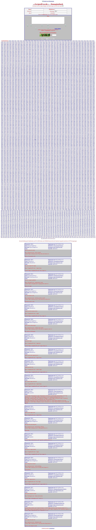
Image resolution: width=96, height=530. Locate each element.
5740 (52, 42)
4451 (44, 87)
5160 (57, 62)
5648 (24, 45)
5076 (8, 66)
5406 (35, 54)
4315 (44, 92)
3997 (77, 103)
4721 (49, 78)
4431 (5, 89)
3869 (55, 108)
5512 (24, 50)
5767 (71, 40)
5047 (88, 66)
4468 (91, 86)
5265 (49, 58)
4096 (85, 99)
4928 (41, 70)
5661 (82, 44)
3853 (5, 109)
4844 (85, 73)
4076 (46, 101)
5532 (63, 49)
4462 (13, 87)
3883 (16, 108)
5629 (77, 45)
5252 (85, 58)
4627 (27, 81)
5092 (57, 64)
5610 (35, 46)
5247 (5, 60)
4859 (44, 73)
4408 (69, 89)
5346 (13, 56)
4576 (74, 83)
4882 (74, 72)
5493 (77, 50)
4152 (24, 98)
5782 (29, 40)
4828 (35, 74)
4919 (66, 70)
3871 (49, 108)
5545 (27, 49)
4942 (2, 70)
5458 (80, 51)
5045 (94, 66)
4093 (94, 99)
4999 (33, 68)
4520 (41, 85)
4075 (49, 101)
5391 (77, 54)
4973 (10, 69)
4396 (8, 90)
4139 (60, 98)
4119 (21, 99)
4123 (10, 99)
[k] (51, 30)
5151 (82, 62)
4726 (35, 78)
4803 (10, 75)
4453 (38, 87)
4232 (85, 95)
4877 (88, 72)
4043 (44, 102)
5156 (69, 62)
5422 (85, 52)
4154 (19, 98)
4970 (19, 69)
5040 (13, 67)
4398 (2, 90)
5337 (38, 56)
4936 (19, 70)
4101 (71, 99)
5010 (2, 68)
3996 (80, 103)
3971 (55, 104)
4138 (63, 98)
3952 (13, 105)
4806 (2, 75)
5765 (76, 40)
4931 (33, 70)
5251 (88, 58)
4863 (33, 73)
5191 (66, 61)
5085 (77, 64)
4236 (74, 95)
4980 (85, 68)
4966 (30, 69)
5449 (10, 52)
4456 (30, 87)
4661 (27, 80)
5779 (38, 40)
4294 (8, 93)
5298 (52, 57)
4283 (38, 93)
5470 (46, 51)
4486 (41, 86)
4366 (91, 90)
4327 (10, 92)
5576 (35, 48)
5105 (21, 64)
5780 (35, 40)
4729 (27, 78)
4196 (91, 96)
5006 (13, 68)
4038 (57, 102)
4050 (24, 102)
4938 (13, 70)
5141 (16, 63)
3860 (80, 108)
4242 (57, 95)
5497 (66, 50)
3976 (41, 104)
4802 (13, 75)
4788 (52, 75)
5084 (80, 64)
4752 (57, 77)
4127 (94, 98)
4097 (82, 99)
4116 (30, 99)
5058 (57, 66)
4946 (85, 69)
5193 (60, 61)
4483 (49, 86)
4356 (24, 91)
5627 (82, 45)
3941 (44, 105)
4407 (71, 89)
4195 (94, 96)
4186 (24, 97)
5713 (33, 43)
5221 (77, 60)
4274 (63, 93)
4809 (88, 74)
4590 (35, 83)
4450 (46, 87)
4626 (30, 81)
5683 (21, 44)
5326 (69, 56)
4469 (88, 86)
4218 (30, 96)
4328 (8, 92)
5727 (88, 42)
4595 (21, 83)
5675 (44, 44)
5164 (46, 62)
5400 (52, 54)
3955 (5, 105)
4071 (60, 101)
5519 (5, 50)
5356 (80, 55)
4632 (13, 81)
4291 (16, 93)
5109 (10, 64)
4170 (69, 97)
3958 (91, 104)
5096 (46, 64)
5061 (49, 66)
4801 (16, 75)
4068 (69, 101)
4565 (10, 84)
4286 (30, 93)
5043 (5, 67)
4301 (82, 92)
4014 (30, 103)
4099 (77, 99)
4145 (44, 98)
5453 (94, 51)
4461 (16, 87)
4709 (82, 78)
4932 (30, 70)
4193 (5, 97)
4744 (80, 77)
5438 (41, 52)
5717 (21, 43)
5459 (77, 51)
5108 (13, 64)
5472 (41, 51)
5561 (77, 48)
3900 (63, 107)
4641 (82, 80)
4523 (33, 85)
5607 (44, 46)
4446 (57, 87)
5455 (88, 51)
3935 (60, 105)
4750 (63, 77)
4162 (91, 97)
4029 (82, 102)
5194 (57, 61)
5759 (93, 40)
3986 (13, 104)
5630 (74, 45)
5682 (24, 44)
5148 (91, 62)
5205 (27, 61)
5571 (49, 48)
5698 (74, 43)
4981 (82, 68)
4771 (5, 77)
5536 (52, 49)
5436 (46, 52)
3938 (52, 105)
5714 (30, 43)
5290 (74, 57)
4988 (63, 68)
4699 (16, 79)
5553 (5, 49)
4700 (13, 79)
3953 (10, 105)
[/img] (45, 29)
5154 (74, 62)
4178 (46, 97)
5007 (10, 68)
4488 (35, 86)
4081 (33, 101)
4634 (8, 81)
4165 (82, 97)
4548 (57, 84)
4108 (52, 99)
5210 (13, 61)
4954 (63, 69)
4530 (13, 85)
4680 (69, 79)
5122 (69, 63)
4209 (55, 96)
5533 (60, 49)
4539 (82, 84)
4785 (60, 75)
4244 (52, 95)
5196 (52, 61)
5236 (35, 60)
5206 (24, 61)
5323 (77, 56)
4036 (63, 102)
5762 (85, 40)
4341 (66, 91)
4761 (33, 77)
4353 (33, 91)
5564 (69, 48)
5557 (88, 48)
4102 (69, 99)
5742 (46, 42)
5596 (74, 46)
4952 (69, 69)
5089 (66, 64)
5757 (5, 42)
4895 (38, 72)
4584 (52, 83)
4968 (24, 69)
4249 (38, 95)
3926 (85, 105)
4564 (13, 84)
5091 (60, 64)
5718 (19, 43)
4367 (88, 90)
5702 (63, 43)
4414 (52, 89)
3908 (41, 107)
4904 (13, 72)
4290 (19, 93)
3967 (66, 104)
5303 (38, 57)
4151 (27, 98)
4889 (55, 72)
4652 (52, 80)
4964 (35, 69)
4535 (94, 84)
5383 (5, 55)
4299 (88, 92)
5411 (21, 54)
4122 (13, 99)
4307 (66, 92)
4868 (19, 73)
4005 (55, 103)
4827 (38, 74)
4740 (91, 77)
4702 (8, 79)
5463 (66, 51)
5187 (77, 61)
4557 (33, 84)
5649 (21, 45)
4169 (71, 97)
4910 (91, 70)
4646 (69, 80)
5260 (63, 58)
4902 (19, 72)
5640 (46, 45)
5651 (16, 45)
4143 (49, 98)
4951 (71, 69)
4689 (44, 79)
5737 (60, 42)
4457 (27, 87)
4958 (52, 69)
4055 (10, 102)
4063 (82, 101)
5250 (91, 58)
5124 (63, 63)
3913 (27, 107)
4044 (41, 102)
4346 (52, 91)
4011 (38, 103)
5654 (8, 45)
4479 (60, 86)
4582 (57, 83)
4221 (21, 96)
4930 (35, 70)
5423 (82, 52)
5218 (85, 60)
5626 (85, 45)
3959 (88, 104)
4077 (44, 101)
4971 (16, 69)
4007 (49, 103)
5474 (35, 51)
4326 (13, 92)
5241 (21, 60)
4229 (94, 95)
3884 (13, 108)
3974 (46, 104)
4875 (94, 72)
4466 (2, 87)
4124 (8, 99)
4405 (77, 89)
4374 (69, 90)
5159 (60, 62)
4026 (91, 102)
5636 (57, 45)
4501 (94, 85)
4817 (66, 74)
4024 (2, 103)
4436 (85, 87)
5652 (13, 45)
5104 (24, 64)
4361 (10, 91)
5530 (69, 49)
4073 (55, 101)
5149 (88, 62)
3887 (5, 108)
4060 (91, 101)
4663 (21, 80)
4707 (88, 78)
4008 (46, 103)
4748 (69, 77)
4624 (35, 81)
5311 (16, 57)
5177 (10, 62)
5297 (55, 57)
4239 (66, 95)
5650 (19, 45)
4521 (38, 85)
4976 (2, 69)
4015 (27, 103)
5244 (13, 60)
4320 (30, 92)
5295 (60, 57)
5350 (2, 56)
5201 (38, 61)
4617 (55, 81)
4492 (24, 86)
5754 (13, 42)
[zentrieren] (48, 29)
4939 (10, 70)
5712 (35, 43)
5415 (10, 54)
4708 (85, 78)
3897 (71, 107)
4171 (66, 97)
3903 (55, 107)
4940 (8, 70)
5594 (80, 46)
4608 (80, 81)
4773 (94, 75)
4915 (77, 70)
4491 (27, 86)
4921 (60, 70)
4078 (41, 101)
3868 (57, 108)
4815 (71, 74)
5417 (5, 54)
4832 (24, 74)
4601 (5, 83)
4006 (52, 103)
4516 (52, 85)
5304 (35, 57)
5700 (69, 43)
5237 (33, 60)
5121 (71, 63)
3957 (94, 104)
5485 (5, 51)
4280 (46, 93)
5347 (10, 56)
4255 (21, 95)
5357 (77, 55)
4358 (19, 91)
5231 (49, 60)
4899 (27, 72)
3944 (35, 105)
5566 (63, 48)
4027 (88, 102)
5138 (24, 63)
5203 (33, 61)
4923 (55, 70)
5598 (69, 46)
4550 (52, 84)
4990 (57, 68)
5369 (44, 55)
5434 (52, 52)
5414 (13, 54)
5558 (85, 48)
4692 (35, 79)
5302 (41, 57)
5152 (80, 62)
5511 (27, 50)
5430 (63, 52)
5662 (80, 44)
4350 (41, 91)
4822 (52, 74)
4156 (13, 98)
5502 (52, 50)
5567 (60, 48)
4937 (16, 70)
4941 (5, 70)
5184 (85, 61)
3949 (21, 105)
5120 (74, 63)
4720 (52, 78)
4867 (21, 73)
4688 (46, 79)
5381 (10, 55)
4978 (91, 68)
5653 (10, 45)
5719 (16, 43)
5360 (69, 55)
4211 (49, 96)
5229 (55, 60)
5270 (35, 58)
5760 (90, 40)
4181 (38, 97)
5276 (19, 58)
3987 (10, 104)
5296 (57, 57)
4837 (10, 74)
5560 (80, 48)
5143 (10, 63)
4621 (44, 81)
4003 (60, 103)
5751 (21, 42)
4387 (33, 90)
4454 (35, 87)
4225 (10, 96)
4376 (63, 90)
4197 (88, 96)
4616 (57, 81)
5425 (77, 52)
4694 (30, 79)
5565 (66, 48)
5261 (60, 58)
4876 (91, 72)
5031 (38, 67)
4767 (16, 77)
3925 (88, 105)
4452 (41, 87)
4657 (38, 80)
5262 (57, 58)
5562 (74, 48)
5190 (69, 61)
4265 (88, 93)
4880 (80, 72)
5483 (10, 51)
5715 (27, 43)
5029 (44, 67)
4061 (88, 101)
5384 (2, 55)
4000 (69, 103)
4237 (71, 95)
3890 (91, 107)
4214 (41, 96)
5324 (74, 56)
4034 (69, 102)
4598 (13, 83)
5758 (2, 42)
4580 (63, 83)
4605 (88, 81)
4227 (5, 96)
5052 (74, 66)
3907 (44, 107)
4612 (69, 81)
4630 (19, 81)
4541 (77, 84)
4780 (74, 75)
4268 (80, 93)
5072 (19, 66)
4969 (21, 69)
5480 (19, 51)
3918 (13, 107)
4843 (88, 73)
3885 (10, 108)
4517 (49, 85)
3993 (88, 103)
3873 (44, 108)
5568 (57, 48)
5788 (13, 40)
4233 (82, 95)
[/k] (54, 30)
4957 (55, 69)
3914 (24, 107)
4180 (41, 97)
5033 (33, 67)
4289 (21, 93)
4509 (71, 85)
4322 (24, 92)
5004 (19, 68)
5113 (94, 63)
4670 (2, 80)
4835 (16, 74)
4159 (5, 98)
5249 (94, 58)
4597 (16, 83)
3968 (63, 104)
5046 (91, 66)
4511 (66, 85)
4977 (94, 68)
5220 (80, 60)
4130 (85, 98)
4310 (57, 92)
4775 (88, 75)
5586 (8, 48)
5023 (60, 67)
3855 (94, 108)
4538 (85, 84)
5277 (16, 58)
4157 (10, 98)
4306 (69, 92)
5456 (85, 51)
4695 (27, 79)
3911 (33, 107)
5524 (85, 49)
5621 (5, 46)
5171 (27, 62)
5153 (77, 62)
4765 (21, 77)
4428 (13, 89)
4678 (74, 79)
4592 (30, 83)
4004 (57, 103)
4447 (55, 87)
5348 (8, 56)
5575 (38, 48)
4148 (35, 98)
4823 (49, 74)
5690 (2, 44)
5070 (24, 66)
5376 (24, 55)
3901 (60, 107)
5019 (71, 67)
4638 (91, 80)
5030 (41, 67)
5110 (8, 64)
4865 (27, 73)
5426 (74, 52)
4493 (21, 86)
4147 (38, 98)
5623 (94, 45)
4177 (49, 97)
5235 (38, 60)
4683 (60, 79)
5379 (16, 55)
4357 (21, 91)
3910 (35, 107)
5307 (27, 57)
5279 (10, 58)
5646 (30, 45)
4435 (88, 87)
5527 (77, 49)
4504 (85, 85)
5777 (43, 40)
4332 (91, 91)
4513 (60, 85)
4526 (24, 85)
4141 (55, 98)
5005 (16, 68)
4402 (85, 89)
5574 (41, 48)
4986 (69, 68)
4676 (80, 79)
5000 (30, 68)
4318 (35, 92)
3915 (21, 107)
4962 (41, 69)
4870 (13, 73)
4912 (85, 70)
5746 (35, 42)
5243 (16, 60)
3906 (46, 107)
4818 (63, 74)
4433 (94, 87)
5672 (52, 44)
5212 (8, 61)
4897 (33, 72)
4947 (82, 69)
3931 (71, 105)
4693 (33, 79)
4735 (10, 78)
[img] (39, 29)
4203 (71, 96)
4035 (66, 102)
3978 (35, 104)
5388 (85, 54)
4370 (80, 90)
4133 (77, 98)
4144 (46, 98)
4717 (60, 78)
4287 (27, 93)
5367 (49, 55)
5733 (71, 42)
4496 (13, 86)
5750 (24, 42)
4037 (60, 102)
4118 (24, 99)
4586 (46, 83)
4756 (46, 77)
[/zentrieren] (56, 29)
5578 (30, 48)
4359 (16, 91)
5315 (5, 57)
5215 (94, 60)
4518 (46, 85)
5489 (88, 50)
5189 (71, 61)
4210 (52, 96)
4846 (80, 73)
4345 (55, 91)
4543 (71, 84)
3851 (10, 109)
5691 (94, 43)
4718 (57, 78)
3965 (71, 104)
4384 (41, 90)
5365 (55, 55)
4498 (8, 86)
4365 (94, 90)
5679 (33, 44)
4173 (60, 97)
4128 (91, 98)
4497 (10, 86)
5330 (57, 56)
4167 (77, 97)
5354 (85, 55)
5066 (35, 66)
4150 (30, 98)
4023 (5, 103)
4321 (27, 92)
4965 (33, 69)
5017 (77, 67)
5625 (88, 45)
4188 (19, 97)
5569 (55, 48)
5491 (82, 50)
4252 (30, 95)
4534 (2, 85)
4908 (2, 72)
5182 (91, 61)
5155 (71, 62)
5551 (10, 49)
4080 (35, 101)
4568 (2, 84)
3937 (55, 105)
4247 (44, 95)
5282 (2, 58)
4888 (57, 72)
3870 (52, 108)
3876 (35, 108)
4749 (66, 77)
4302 (80, 92)
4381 (49, 90)
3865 (66, 108)
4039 (55, 102)
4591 (33, 83)
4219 (27, 96)
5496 (69, 50)
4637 (94, 80)
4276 (57, 93)
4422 (30, 89)
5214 (2, 61)
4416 (46, 89)
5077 (5, 66)
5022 (63, 67)
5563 (71, 48)
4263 (94, 93)
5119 (77, 63)
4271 (71, 93)
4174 (57, 97)
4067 (71, 101)
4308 (63, 92)
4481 (55, 86)
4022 (8, 103)
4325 (16, 92)
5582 (19, 48)
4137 (66, 98)
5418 (2, 54)
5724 (2, 43)
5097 (44, 64)
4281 (44, 93)
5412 (19, 54)
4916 (74, 70)
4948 (80, 69)
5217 (88, 60)
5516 (13, 50)
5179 (5, 62)
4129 (88, 98)
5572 (46, 48)
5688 (8, 44)
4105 (60, 99)
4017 (21, 103)
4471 (82, 86)
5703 (60, 43)
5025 (55, 67)
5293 (66, 57)
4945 (88, 69)
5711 (38, 43)
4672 (91, 79)
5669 (60, 44)
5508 (35, 50)
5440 (35, 52)
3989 (5, 104)
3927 (82, 105)
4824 (46, 74)
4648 (63, 80)
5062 (46, 66)
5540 (41, 49)
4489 (33, 86)
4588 (41, 83)
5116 (85, 63)
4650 (57, 80)
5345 (16, 56)
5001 (27, 68)
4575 (77, 83)
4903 (16, 72)
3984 (19, 104)
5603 (55, 46)
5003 (21, 68)
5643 (38, 45)
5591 (88, 46)
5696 (80, 43)
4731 (21, 78)
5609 (38, 46)
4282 (41, 93)
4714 (69, 78)
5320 (85, 56)
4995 (44, 68)
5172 (24, 62)
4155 (16, 98)
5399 (55, 54)
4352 (35, 91)
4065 (77, 101)
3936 (57, 105)
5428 (69, 52)
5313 (10, 57)
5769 (65, 40)
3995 (82, 103)
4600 (8, 83)
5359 (71, 55)
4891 (49, 72)
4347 (49, 91)
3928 (80, 105)
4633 (10, 81)
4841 (94, 73)
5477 (27, 51)
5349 (5, 56)
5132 (41, 63)
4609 (77, 81)
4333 (88, 91)
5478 (24, 51)
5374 (30, 55)
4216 (35, 96)
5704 (57, 43)
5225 (66, 60)
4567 (5, 84)
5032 (35, 67)
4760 (35, 77)
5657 (94, 44)
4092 (2, 101)
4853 (60, 73)
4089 (10, 101)
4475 (71, 86)
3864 (69, 108)
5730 (80, 42)
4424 (24, 89)
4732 (19, 78)
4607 (82, 81)
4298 (91, 92)
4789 (49, 75)
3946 (30, 105)
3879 (27, 108)
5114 (91, 63)
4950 (74, 69)
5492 (80, 50)
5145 (5, 63)
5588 (2, 48)
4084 (24, 101)
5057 (60, 66)
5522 (91, 49)
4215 (38, 96)
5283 (94, 57)
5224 (69, 60)
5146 (2, 63)
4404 (80, 89)
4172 (63, 97)
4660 (30, 80)
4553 (44, 84)
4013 (33, 103)
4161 (94, 97)
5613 (27, 46)
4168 (74, 97)
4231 (88, 95)
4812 (80, 74)
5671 (55, 44)
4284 (35, 93)
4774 (91, 75)
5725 (94, 42)
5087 (71, 64)
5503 (49, 50)
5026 (52, 67)
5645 (33, 45)
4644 (74, 80)
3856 (91, 108)
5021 (66, 67)
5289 (77, 57)
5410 (24, 54)
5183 (88, 61)
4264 (91, 93)
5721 (10, 43)
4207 (60, 96)
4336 (80, 91)
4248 (41, 95)
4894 (41, 72)
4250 (35, 95)
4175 (55, 97)
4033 (71, 102)
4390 (24, 90)
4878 (85, 72)
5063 (44, 66)
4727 (33, 78)
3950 (19, 105)
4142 (52, 98)
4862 (35, 73)
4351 (38, 91)
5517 (10, 50)
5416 (8, 54)
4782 (69, 75)
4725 (38, 78)
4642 (80, 80)
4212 (46, 96)
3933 (66, 105)
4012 (35, 103)
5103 (27, 64)
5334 (46, 56)
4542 (74, 84)
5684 (19, 44)
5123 (66, 63)
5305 (33, 57)
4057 (5, 102)
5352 (91, 55)
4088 (13, 101)
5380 (13, 55)
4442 (69, 87)
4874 (2, 73)
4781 (71, 75)
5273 (27, 58)
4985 (71, 68)
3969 (60, 104)
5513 (21, 50)
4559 (27, 84)
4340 (69, 91)
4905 (10, 72)
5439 (38, 52)
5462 (69, 51)
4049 (27, 102)
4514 (57, 85)
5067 (33, 66)
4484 (46, 86)
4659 (33, 80)
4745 (77, 77)
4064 (80, 101)
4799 (21, 75)
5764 (79, 40)
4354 (30, 91)
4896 (35, 72)
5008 (8, 68)
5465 (60, 51)
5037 (21, 67)
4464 (8, 87)
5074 (13, 66)
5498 (63, 50)
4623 (38, 81)
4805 (5, 75)
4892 (46, 72)
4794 (35, 75)
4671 (94, 79)
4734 (13, 78)
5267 (44, 58)
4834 (19, 74)
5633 (66, 45)
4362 (8, 91)
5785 (21, 40)
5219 (82, 60)
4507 (77, 85)
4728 (30, 78)
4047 (33, 102)
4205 (66, 96)
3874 (41, 108)
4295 (5, 93)
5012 (91, 67)
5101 (33, 64)
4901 (21, 72)
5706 (52, 43)
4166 (80, 97)
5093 (55, 64)
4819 (60, 74)
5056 (63, 66)
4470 (85, 86)
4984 (74, 68)
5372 (35, 55)
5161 (55, 62)
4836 (13, 74)
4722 (46, 78)
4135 (71, 98)
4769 (10, 77)
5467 (55, 51)
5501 (55, 50)
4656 (41, 80)
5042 (8, 67)
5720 (13, 43)
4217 (33, 96)
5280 (8, 58)
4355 (27, 91)
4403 (82, 89)
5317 (94, 56)
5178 (8, 62)
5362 (63, 55)
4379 (55, 90)
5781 (32, 40)
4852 (63, 73)
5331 (55, 56)
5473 (38, 51)
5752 (19, 42)
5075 (10, 66)
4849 (71, 73)
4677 (77, 79)
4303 (77, 92)
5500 (57, 50)
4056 (8, 102)
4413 (55, 89)
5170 (30, 62)
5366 (52, 55)
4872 (8, 73)
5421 (88, 52)
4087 (16, 101)
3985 (16, 104)
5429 (66, 52)
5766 (74, 40)
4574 (80, 83)
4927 (44, 70)
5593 (82, 46)
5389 (82, 54)
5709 (44, 43)
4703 (5, 79)
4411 (60, 89)
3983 (21, 104)
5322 (80, 56)
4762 (30, 77)
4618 (52, 81)
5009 (5, 68)
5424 (80, 52)
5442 (30, 52)
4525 (27, 85)
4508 (74, 85)
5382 (8, 55)
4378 (57, 90)
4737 (5, 78)
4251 (33, 95)
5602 (57, 46)
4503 (88, 85)
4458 (24, 87)
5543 (33, 49)
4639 (88, 80)
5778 (40, 40)
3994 (85, 103)
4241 (60, 95)
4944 (91, 69)
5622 (2, 46)
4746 (74, 77)
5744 (41, 42)
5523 (88, 49)
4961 (44, 69)
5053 (71, 66)
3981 (27, 104)
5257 (71, 58)
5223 (71, 60)
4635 (5, 81)
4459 (21, 87)
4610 (74, 81)
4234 (80, 95)
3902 (57, 107)
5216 (91, 60)
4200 (80, 96)
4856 (52, 73)
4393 (16, 90)
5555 (94, 48)
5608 (41, 46)
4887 (60, 72)
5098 (41, 64)
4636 (2, 81)
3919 (10, 107)
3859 (82, 108)
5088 (69, 64)
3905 (49, 107)
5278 (13, 58)
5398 (57, 54)
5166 (41, 62)
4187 (21, 97)
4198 (85, 96)
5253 (82, 58)
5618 (13, 46)
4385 (38, 90)
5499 (60, 50)
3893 (82, 107)
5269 (38, 58)
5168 (35, 62)
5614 (24, 46)
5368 (46, 55)
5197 (49, 61)
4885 (66, 72)
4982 (80, 68)
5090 (63, 64)
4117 (27, 99)
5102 (30, 64)
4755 (49, 77)
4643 (77, 80)
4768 (13, 77)
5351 (94, 55)
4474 (74, 86)
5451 (5, 52)
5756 (8, 42)
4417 (44, 89)
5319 (88, 56)
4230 (91, 95)
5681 (27, 44)
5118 (80, 63)
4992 (52, 68)
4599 (10, 83)
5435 (49, 52)
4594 (24, 83)
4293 (10, 93)
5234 (41, 60)
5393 (71, 54)
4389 (27, 90)
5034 (30, 67)
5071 (21, 66)
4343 (60, 91)
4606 (85, 81)
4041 (49, 102)
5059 (55, 66)
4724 (41, 78)
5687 (10, 44)
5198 (46, 61)
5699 (71, 43)
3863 (71, 108)
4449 (49, 87)
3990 (2, 104)
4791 (44, 75)
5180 (2, 62)
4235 (77, 95)
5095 (49, 64)
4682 (63, 79)
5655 (5, 45)
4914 (80, 70)
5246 (8, 60)
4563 (16, 84)
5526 (80, 49)
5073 (16, 66)
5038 (19, 67)
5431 (60, 52)
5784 (24, 40)
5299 (49, 57)
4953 (66, 69)
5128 (52, 63)
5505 (44, 50)
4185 (27, 97)
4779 (77, 75)
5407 (33, 54)
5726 (91, 42)
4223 (16, 96)
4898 (30, 72)
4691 (38, 79)
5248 (2, 60)
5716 (24, 43)
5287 (82, 57)
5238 (30, 60)
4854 (57, 73)
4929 (38, 70)
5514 (19, 50)
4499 (5, 86)
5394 (69, 54)
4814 (74, 74)
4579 (66, 83)
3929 (77, 105)
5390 (80, 54)
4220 (24, 96)
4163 (88, 97)
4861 (38, 73)
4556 (35, 84)
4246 (46, 95)
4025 (94, 102)
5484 (8, 51)
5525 (82, 49)
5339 (33, 56)
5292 (69, 57)
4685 (55, 79)
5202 (35, 61)
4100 (74, 99)
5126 (57, 63)
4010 (41, 103)
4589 (38, 83)
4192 (8, 97)
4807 (94, 74)
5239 (27, 60)
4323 (21, 92)
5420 (91, 52)
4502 (91, 85)
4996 (41, 68)
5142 (13, 63)
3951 (16, 105)
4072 (57, 101)
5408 (30, 54)
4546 (63, 84)
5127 (55, 63)
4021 (10, 103)
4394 (13, 90)
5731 (77, 42)
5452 (2, 52)
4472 (80, 86)
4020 (13, 103)
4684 (57, 79)
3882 (19, 108)
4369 (82, 90)
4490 (30, 86)
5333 (49, 56)
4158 (8, 98)
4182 (35, 97)
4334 (85, 91)
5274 (24, 58)
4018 (19, 103)
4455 (33, 87)
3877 (33, 108)
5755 (10, 42)
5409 (27, 54)
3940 (46, 105)
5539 (44, 49)
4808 (91, 74)
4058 (2, 102)
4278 (52, 93)
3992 (91, 103)
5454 (91, 51)
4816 (69, 74)
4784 (63, 75)
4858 (46, 73)
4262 (2, 95)
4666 (13, 80)
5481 (16, 51)
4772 (2, 77)
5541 (38, 49)
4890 (52, 72)
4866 (24, 73)
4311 (55, 92)
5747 (33, 42)
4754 (52, 77)
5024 (57, 67)
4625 (33, 81)
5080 (91, 64)
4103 (66, 99)
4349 (44, 91)
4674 (85, 79)
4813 (77, 74)
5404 (41, 54)
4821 (55, 74)
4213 (44, 96)
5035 (27, 67)
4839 (5, 74)
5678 (35, 44)
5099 (38, 64)
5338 (35, 56)
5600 (63, 46)
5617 (16, 46)
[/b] (43, 30)
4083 (27, 101)
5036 (24, 67)
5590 (91, 46)
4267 (82, 93)
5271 (33, 58)
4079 (38, 101)
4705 (94, 78)
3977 (38, 104)
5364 (57, 55)
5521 (94, 49)
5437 (44, 52)
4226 (8, 96)
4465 (5, 87)
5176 (13, 62)
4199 (82, 96)
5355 (82, 55)
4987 (66, 68)
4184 (30, 97)
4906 (8, 72)
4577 (71, 83)
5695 (82, 43)
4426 (19, 89)
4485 (44, 86)
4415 (49, 89)
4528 (19, 85)
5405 (38, 54)
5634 (63, 45)
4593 (27, 83)
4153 (21, 98)
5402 (46, 54)
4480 (57, 86)
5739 (55, 42)
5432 (57, 52)
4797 (27, 75)
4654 (46, 80)
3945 (33, 105)
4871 (10, 73)
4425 (21, 89)
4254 (24, 95)
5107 (16, 64)
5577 (33, 48)
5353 (88, 55)
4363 (5, 91)
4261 (5, 95)
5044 (2, 67)
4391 (21, 90)
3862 (74, 108)
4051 (21, 102)
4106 (57, 99)
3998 (74, 103)
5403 (44, 54)
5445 (21, 52)
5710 (41, 43)
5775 (49, 40)
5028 (46, 67)
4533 (5, 85)
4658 (35, 80)
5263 (55, 58)
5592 (85, 46)
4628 (24, 81)
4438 (80, 87)
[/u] (50, 30)
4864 (30, 73)
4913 (82, 70)
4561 (21, 84)
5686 (13, 44)
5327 (66, 56)
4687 (49, 79)
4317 (38, 92)
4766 (19, 77)
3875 (38, 108)
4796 (30, 75)
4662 (24, 80)
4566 (8, 84)
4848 (74, 73)
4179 (44, 97)
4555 (38, 84)
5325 (71, 56)
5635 (60, 45)
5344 (19, 56)
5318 (91, 56)
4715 (66, 78)
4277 (55, 93)
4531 (10, 85)
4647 (66, 80)
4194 (2, 97)
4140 (57, 98)
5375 (27, 55)
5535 (55, 49)
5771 (60, 40)
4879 (82, 72)
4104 (63, 99)
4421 (33, 89)
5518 (8, 50)
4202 (74, 96)
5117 (82, 63)
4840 (2, 74)
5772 (57, 40)
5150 (85, 62)
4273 (66, 93)
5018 (74, 67)
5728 (85, 42)
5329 (60, 56)
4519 (44, 85)
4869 (16, 73)
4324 (19, 92)
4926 (46, 70)
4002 (63, 103)
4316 (41, 92)
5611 (33, 46)
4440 (74, 87)
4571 (88, 83)
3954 (8, 105)
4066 (74, 101)
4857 (49, 73)
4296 (2, 93)
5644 (35, 45)
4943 (94, 69)
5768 (68, 40)
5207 (21, 61)
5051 (77, 66)
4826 (41, 74)
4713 (71, 78)
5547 (21, 49)
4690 (41, 79)
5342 (24, 56)
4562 (19, 84)
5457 (82, 51)
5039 (16, 67)
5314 (8, 57)
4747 (71, 77)
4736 (8, 78)
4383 (44, 90)
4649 (60, 80)
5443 (27, 52)
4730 (24, 78)
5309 (21, 57)
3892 (85, 107)
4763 (27, 77)
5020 (69, 67)
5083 (82, 64)
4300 (85, 92)
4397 (5, 90)
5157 (66, 62)
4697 (21, 79)
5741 (49, 42)
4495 (16, 86)
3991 (94, 103)
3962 (80, 104)
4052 (19, 102)
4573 (82, 83)
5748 (30, 42)
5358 (74, 55)
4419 (38, 89)
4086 (19, 101)
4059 (94, 101)
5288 (80, 57)
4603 (94, 81)
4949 (77, 69)
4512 (63, 85)
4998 (35, 68)
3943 (38, 105)
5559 (82, 48)
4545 (66, 84)
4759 (38, 77)
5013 (88, 67)
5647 (27, 45)
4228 (2, 96)
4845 (82, 73)
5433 (55, 52)
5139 (21, 63)
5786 (18, 40)
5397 (60, 54)
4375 (66, 90)
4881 (77, 72)
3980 (30, 104)
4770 (8, 77)
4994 (46, 68)
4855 (55, 73)
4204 (69, 96)
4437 (82, 87)
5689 (5, 44)
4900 (24, 72)
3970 (57, 104)
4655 (44, 80)
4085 (21, 101)
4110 (46, 99)
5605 (49, 46)
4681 (66, 79)
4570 (91, 83)
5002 (24, 68)
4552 (46, 84)
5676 (41, 44)
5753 (16, 42)
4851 (66, 73)
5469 (49, 51)
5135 (33, 63)
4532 (8, 85)
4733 (16, 78)
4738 (2, 78)
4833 (21, 74)
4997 (38, 68)
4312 (52, 92)
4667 (10, 80)
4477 (66, 86)
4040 (52, 102)
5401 (49, 54)
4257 (16, 95)
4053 (16, 102)
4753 (55, 77)
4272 (69, 93)
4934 (24, 70)
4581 (60, 83)
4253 (27, 95)
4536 (91, 84)
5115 (88, 63)
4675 (82, 79)
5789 (10, 40)
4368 (85, 90)
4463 (10, 87)
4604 (91, 81)
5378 (19, 55)
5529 (71, 49)
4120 (19, 99)
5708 (46, 43)
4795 (33, 75)
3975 (44, 104)
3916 (19, 107)
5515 (16, 50)
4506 (80, 85)
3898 (69, 107)
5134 (35, 63)
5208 (19, 61)
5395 (66, 54)
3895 (77, 107)
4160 (2, 98)
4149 (33, 98)
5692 (91, 43)
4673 (88, 79)
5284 (91, 57)
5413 (16, 54)
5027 (49, 67)
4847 (77, 73)
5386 (91, 54)
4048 (30, 102)
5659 (88, 44)
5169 (33, 62)
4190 (13, 97)
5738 (57, 42)
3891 (88, 107)
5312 (13, 57)
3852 (8, 109)
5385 (94, 54)
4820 (57, 74)
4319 (33, 92)
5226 (63, 60)
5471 (44, 51)
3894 (80, 107)
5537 (49, 49)
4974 (8, 69)
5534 (57, 49)
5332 (52, 56)
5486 (2, 51)
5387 (88, 54)
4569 (94, 83)
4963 (38, 69)
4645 (71, 80)
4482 (52, 86)
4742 (85, 77)
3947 (27, 105)
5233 (44, 60)
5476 (30, 51)
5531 (66, 49)
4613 (66, 81)
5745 (38, 42)
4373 (71, 90)
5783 (26, 40)
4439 (77, 87)
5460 (74, 51)
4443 (66, 87)
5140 (19, 63)
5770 (63, 40)
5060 (52, 66)
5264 (52, 58)
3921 (5, 107)
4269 (77, 93)
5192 (63, 61)
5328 (63, 56)
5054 (69, 66)
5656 (2, 45)
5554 (2, 49)
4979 (88, 68)
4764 (24, 77)
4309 (60, 92)
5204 (30, 61)
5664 (74, 44)
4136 (69, 98)
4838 (8, 74)
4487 (38, 86)
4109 (49, 99)
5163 (49, 62)
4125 (5, 99)
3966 (69, 104)
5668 (63, 44)
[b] (41, 30)
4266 (85, 93)
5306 (30, 57)
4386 (35, 90)
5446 (19, 52)
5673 (49, 44)
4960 (46, 69)
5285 (88, 57)
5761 (87, 40)
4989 (60, 68)
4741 (88, 77)
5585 (10, 48)
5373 (33, 55)
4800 (19, 75)
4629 (21, 81)
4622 (41, 81)
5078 (2, 66)
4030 (80, 102)
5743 (44, 42)
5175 (16, 62)
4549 (55, 84)
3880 (24, 108)
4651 (55, 80)
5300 (46, 57)
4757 (44, 77)
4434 (91, 87)
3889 (94, 107)
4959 (49, 69)
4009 (44, 103)
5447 (16, 52)
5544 (30, 49)
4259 (10, 95)
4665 (16, 80)
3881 (21, 108)
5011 (94, 67)
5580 (24, 48)
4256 (19, 95)
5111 (5, 64)
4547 (60, 84)
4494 (19, 86)
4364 (2, 91)
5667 (66, 44)
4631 (16, 81)
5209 (16, 61)
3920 (8, 107)
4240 (63, 95)
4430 (8, 89)
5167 (38, 62)
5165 (44, 62)
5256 (74, 58)
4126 (2, 99)
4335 (82, 91)
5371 (38, 55)
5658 (91, 44)
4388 (30, 90)
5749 (27, 42)
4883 (71, 72)
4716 (63, 78)
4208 (57, 96)
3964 (74, 104)
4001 (66, 103)
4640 (85, 80)
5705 (55, 43)
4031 (77, 102)
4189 (16, 97)
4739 (94, 77)
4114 (35, 99)
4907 (5, 72)
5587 (5, 48)
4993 (49, 68)
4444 (63, 87)
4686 (52, 79)
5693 (88, 43)
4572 (85, 83)
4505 (82, 85)
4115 (33, 99)
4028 (85, 102)
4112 (41, 99)
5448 (13, 52)
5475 (33, 51)
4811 (82, 74)
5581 (21, 48)
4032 (74, 102)
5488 (91, 50)
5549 (16, 49)
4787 (55, 75)
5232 (46, 60)
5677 (38, 44)
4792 (41, 75)
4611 (71, 81)
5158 (63, 62)
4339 (71, 91)
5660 (85, 44)
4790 (46, 75)
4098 (80, 99)
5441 (33, 52)
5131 (44, 63)
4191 (10, 97)
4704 (2, 79)
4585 (49, 83)
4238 (69, 95)
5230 (52, 60)
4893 (44, 72)
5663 (77, 44)
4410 (63, 89)
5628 (80, 45)
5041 (10, 67)
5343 (21, 56)
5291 (71, 57)
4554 (41, 84)
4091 (5, 101)
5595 (77, 46)
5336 (41, 56)
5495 (71, 50)
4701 (10, 79)
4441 (71, 87)
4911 (88, 70)
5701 (66, 43)
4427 (16, 89)
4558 (30, 84)
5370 (41, 55)
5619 (10, 46)
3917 (16, 107)
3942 (41, 105)
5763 (82, 40)
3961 (82, 104)
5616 (19, 46)
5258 (69, 58)
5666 (69, 44)
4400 (91, 89)
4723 (44, 78)
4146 (41, 98)
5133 (38, 63)
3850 (13, 109)
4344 (57, 91)
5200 (41, 61)
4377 (60, 90)
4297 (94, 92)
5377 (21, 55)
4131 (82, 98)
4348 (46, 91)
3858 (85, 108)
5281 (5, 58)
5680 (30, 44)
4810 (85, 74)
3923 (94, 105)
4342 (63, 91)
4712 (74, 78)
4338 (74, 91)
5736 (63, 42)
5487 (94, 50)
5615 (21, 46)
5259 (66, 58)
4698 (19, 79)
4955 (60, 69)
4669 (5, 80)
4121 (16, 99)
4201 (77, 96)
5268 (41, 58)
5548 (19, 49)
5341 (27, 56)
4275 (60, 93)
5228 (57, 60)
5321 (82, 56)
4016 (24, 103)
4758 (41, 77)
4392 (19, 90)
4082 (30, 101)
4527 (21, 85)
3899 (66, 107)
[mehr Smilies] (58, 28)
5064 (41, 66)
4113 (38, 99)
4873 (5, 73)
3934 (63, 105)
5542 (35, 49)
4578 (69, 83)
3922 (2, 107)
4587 (44, 83)
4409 (66, 89)
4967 (27, 69)
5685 (16, 44)
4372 (74, 90)
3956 (2, 105)
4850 (69, 73)
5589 (94, 46)
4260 (8, 95)
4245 (49, 95)
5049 (82, 66)
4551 (49, 84)
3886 (8, 108)
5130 (46, 63)
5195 (55, 61)
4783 (66, 75)
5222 (74, 60)
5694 (85, 43)
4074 (52, 101)
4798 (24, 75)
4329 (5, 92)
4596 (19, 83)
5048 (85, 66)
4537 (88, 84)
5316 (2, 57)
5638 (52, 45)
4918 (69, 70)
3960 (85, 104)
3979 (33, 104)
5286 (85, 57)
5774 (51, 40)
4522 (35, 85)
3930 (74, 105)
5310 (19, 57)
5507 (38, 50)
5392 (74, 54)
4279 (49, 93)
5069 (27, 66)
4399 (94, 89)
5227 (60, 60)
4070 (63, 101)
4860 (41, 73)
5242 (19, 60)
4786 (57, 75)
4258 (13, 95)
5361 (66, 55)
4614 (63, 81)
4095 (88, 99)
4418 (41, 89)
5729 (82, 42)
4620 (46, 81)
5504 (46, 50)
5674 (46, 44)
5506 (41, 50)
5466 (57, 51)
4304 (74, 92)
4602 (2, 83)
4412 (57, 89)
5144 (8, 63)
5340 (30, 56)
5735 (66, 42)
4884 (69, 72)
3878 (30, 108)
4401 (88, 89)
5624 (91, 45)
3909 (38, 107)
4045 (38, 102)
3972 (52, 104)
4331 (94, 91)
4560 (24, 84)
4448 (52, 87)
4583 (55, 83)
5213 (5, 61)
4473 (77, 86)
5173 (21, 62)
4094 (91, 99)
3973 (49, 104)
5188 (74, 61)
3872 (46, 108)
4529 (16, 85)
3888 (2, 108)
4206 (63, 96)
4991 (55, 68)
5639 (49, 45)
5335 (44, 56)
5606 (46, 46)
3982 (24, 104)
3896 (74, 107)
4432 (2, 89)
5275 (21, 58)
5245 (10, 60)
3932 (69, 105)
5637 (55, 45)
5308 (24, 57)
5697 (77, 43)
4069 (66, 101)
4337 (77, 91)
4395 (10, 90)
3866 (63, 108)
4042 (46, 102)
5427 (71, 52)
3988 (8, 104)
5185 (82, 61)
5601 (60, 46)
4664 (19, 80)
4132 (80, 98)
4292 (13, 93)
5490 (85, 50)
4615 (60, 81)
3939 (49, 105)
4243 (55, 95)
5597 (71, 46)
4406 (74, 89)
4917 (71, 70)
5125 (60, 63)
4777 (82, 75)
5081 (88, 64)
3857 (88, 108)
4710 (80, 78)
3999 (71, 103)
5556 (91, 48)
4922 (57, 70)
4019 (16, 103)
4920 (63, 70)
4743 (82, 77)
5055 (66, 66)
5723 (5, 43)
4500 (2, 86)
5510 (30, 50)
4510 (69, 85)
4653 (49, 80)
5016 (80, 67)
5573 (44, 48)
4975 (5, 69)
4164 (85, 97)
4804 (8, 75)
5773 (54, 40)
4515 (55, 85)
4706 (91, 78)
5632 (69, 45)
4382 (46, 90)
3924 (91, 105)
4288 (24, 93)
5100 (35, 64)
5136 (30, 63)
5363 (60, 55)
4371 (77, 90)
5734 (69, 42)
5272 (30, 58)
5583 (16, 48)
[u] (45, 30)
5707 (49, 43)
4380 (52, 90)
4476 (69, 86)
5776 (46, 40)
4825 (44, 74)
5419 (94, 52)
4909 (94, 70)
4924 (52, 70)
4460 (19, 87)
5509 (33, 50)
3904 (52, 107)
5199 (44, 61)
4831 (27, 74)
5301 (44, 57)
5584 (13, 48)
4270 (74, 93)
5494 (74, 50)
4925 (49, 70)
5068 (30, 66)
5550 (13, 49)
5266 (46, 58)
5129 (49, 63)
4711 (77, 78)
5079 (94, 64)
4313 (49, 92)
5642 (41, 45)
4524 (30, 85)
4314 (46, 92)
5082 (85, 64)
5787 (15, 40)
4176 (52, 97)
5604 (52, 46)
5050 (80, 66)
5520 (2, 50)
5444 (24, 52)
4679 (71, 79)
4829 (33, 74)
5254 (80, 58)
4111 (44, 99)
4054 (13, 102)
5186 (80, 61)
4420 (35, 89)
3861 (77, 108)
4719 (55, 78)
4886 (63, 72)
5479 (21, 51)
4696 (24, 79)
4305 (71, 92)
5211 (10, 61)
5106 (19, 64)
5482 (13, 51)
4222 (19, 96)
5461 (71, 51)
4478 (63, 86)
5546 (24, 49)
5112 (2, 64)
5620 (8, 46)
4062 (85, 101)
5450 (8, 52)
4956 (57, 69)
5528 (74, 49)
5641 (44, 45)
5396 (63, 54)
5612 (30, 46)
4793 (38, 75)
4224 (13, 96)
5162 (52, 62)
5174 (19, 62)
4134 (74, 98)
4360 (13, 91)
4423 (27, 89)
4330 (2, 92)
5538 (46, 49)
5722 (8, 43)
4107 (55, 99)
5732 (74, 42)
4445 (60, 87)
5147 (94, 62)
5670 (57, 44)
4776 (85, 75)
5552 (8, 49)
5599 (66, 46)
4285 (33, 93)
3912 (30, 107)
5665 (71, 44)
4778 (80, 75)
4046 (35, 102)
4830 (30, 74)
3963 (77, 104)
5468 (52, 51)
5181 (94, 61)
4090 (8, 101)
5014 (85, 67)
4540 (80, 84)
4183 (33, 97)
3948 (24, 105)
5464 (63, 51)
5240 (24, 60)
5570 (52, 48)
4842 (91, 73)
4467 (94, 86)
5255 (77, 58)
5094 (52, 64)
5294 (63, 57)
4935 (21, 70)
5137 (27, 63)
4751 (60, 77)
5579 (27, 48)
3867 (60, 108)
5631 (71, 45)
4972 (13, 69)
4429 (10, 89)
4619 (49, 81)
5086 (74, 64)
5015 (82, 67)
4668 (8, 80)
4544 (69, 84)
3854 (2, 109)
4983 (77, 68)
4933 (27, 70)
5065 (38, 66)
